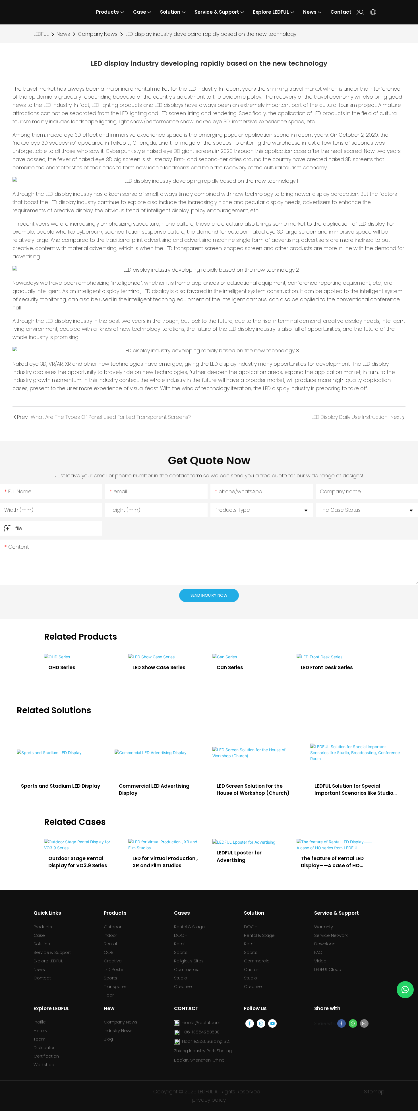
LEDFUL (41, 34)
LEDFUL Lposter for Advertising (171, 856)
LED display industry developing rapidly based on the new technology (210, 34)
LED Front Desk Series (243, 667)
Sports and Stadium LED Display (60, 786)
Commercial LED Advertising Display (154, 790)
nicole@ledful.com (201, 1022)
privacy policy (209, 1099)
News (63, 34)
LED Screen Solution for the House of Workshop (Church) (253, 790)
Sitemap (374, 1091)
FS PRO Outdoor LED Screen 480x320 (334, 671)
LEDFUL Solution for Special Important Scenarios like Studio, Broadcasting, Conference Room (355, 790)
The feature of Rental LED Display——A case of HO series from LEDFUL (264, 862)
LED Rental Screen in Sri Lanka (345, 856)
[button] (357, 12)
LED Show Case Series (74, 667)
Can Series (146, 667)
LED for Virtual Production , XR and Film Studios (97, 862)
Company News (97, 34)
